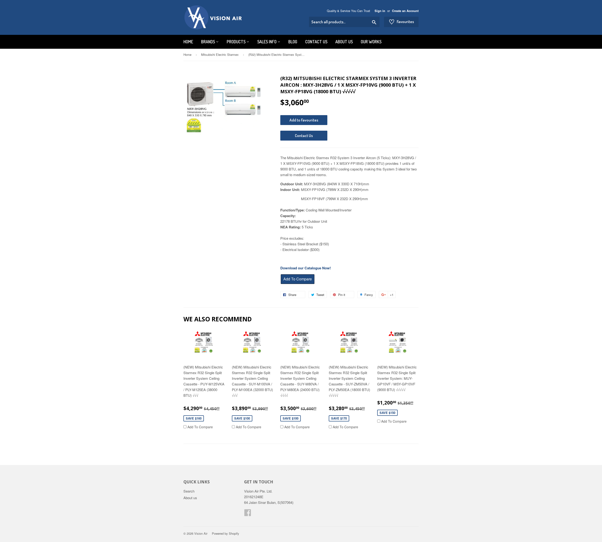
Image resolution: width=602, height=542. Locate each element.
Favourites (401, 21)
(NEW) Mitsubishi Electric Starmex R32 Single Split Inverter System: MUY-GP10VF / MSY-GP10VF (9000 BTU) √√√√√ (397, 378)
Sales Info (267, 41)
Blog (292, 41)
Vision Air (200, 533)
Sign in (380, 11)
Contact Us (316, 41)
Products (236, 41)
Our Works (371, 41)
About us (344, 41)
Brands (208, 41)
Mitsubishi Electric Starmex (220, 54)
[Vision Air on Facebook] (247, 513)
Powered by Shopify (225, 533)
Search (188, 491)
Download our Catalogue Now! (305, 268)
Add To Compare (199, 427)
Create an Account (405, 11)
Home (188, 41)
